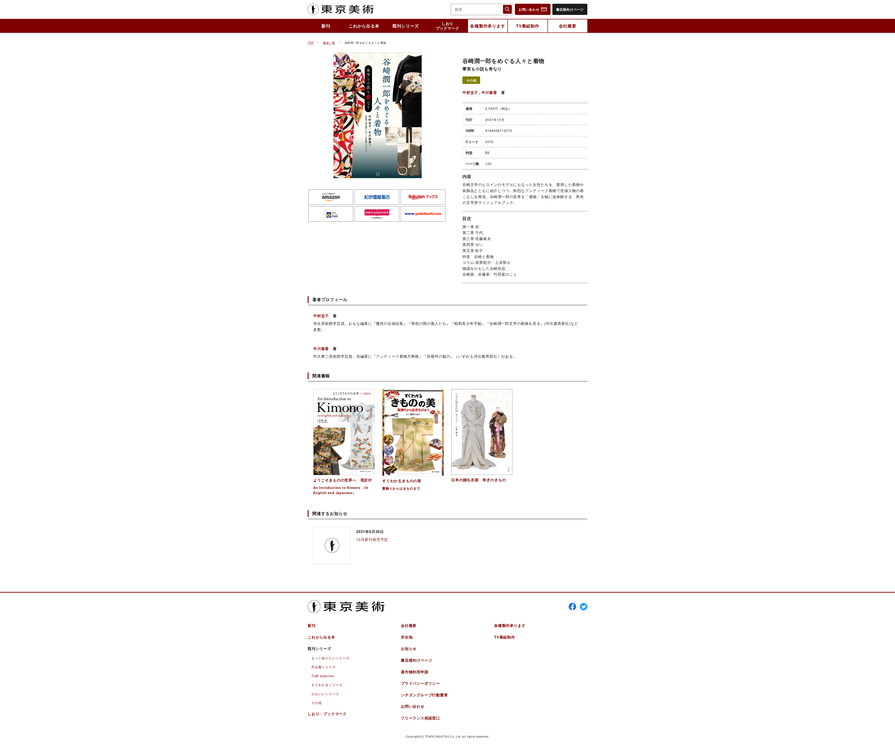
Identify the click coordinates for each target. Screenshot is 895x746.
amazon (331, 197)
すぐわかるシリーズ (326, 684)
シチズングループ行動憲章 (424, 695)
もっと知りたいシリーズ (330, 658)
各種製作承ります (487, 26)
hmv (377, 213)
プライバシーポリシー (420, 683)
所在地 (407, 637)
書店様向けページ (570, 9)
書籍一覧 (329, 43)
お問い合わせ (529, 9)
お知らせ (409, 648)
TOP (311, 43)
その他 (471, 80)
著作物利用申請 (414, 671)
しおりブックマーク (447, 26)
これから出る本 (364, 26)
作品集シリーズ (323, 666)
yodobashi (423, 213)
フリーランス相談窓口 (420, 718)
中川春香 (489, 92)
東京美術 (340, 9)
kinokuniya (377, 197)
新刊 (325, 26)
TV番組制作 (527, 26)
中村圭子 (470, 92)
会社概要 (567, 26)
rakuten (423, 197)
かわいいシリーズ (325, 693)
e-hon (331, 213)
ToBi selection (322, 676)
